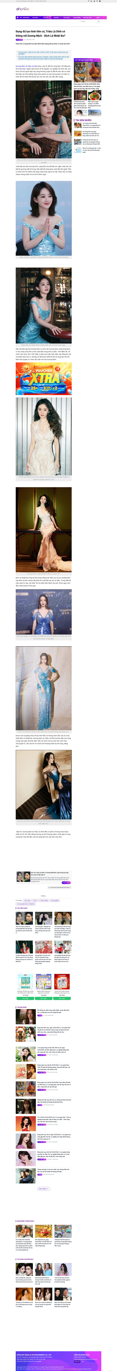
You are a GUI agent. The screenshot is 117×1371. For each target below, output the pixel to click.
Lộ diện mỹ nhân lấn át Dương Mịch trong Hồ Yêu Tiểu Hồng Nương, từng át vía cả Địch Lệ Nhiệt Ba (24, 958)
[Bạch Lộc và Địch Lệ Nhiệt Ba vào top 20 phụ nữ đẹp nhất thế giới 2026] (43, 1294)
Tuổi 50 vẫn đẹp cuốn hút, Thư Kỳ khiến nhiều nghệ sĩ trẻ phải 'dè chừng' (62, 1280)
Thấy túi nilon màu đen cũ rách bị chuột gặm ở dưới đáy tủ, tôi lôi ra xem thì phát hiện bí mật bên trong (80, 106)
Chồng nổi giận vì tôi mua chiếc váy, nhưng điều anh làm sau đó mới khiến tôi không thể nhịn (53, 1170)
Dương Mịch (20, 66)
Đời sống (35, 17)
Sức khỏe (67, 17)
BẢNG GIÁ (77, 1361)
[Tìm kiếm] (98, 21)
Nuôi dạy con (87, 17)
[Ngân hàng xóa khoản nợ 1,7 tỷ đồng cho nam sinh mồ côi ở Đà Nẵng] (94, 115)
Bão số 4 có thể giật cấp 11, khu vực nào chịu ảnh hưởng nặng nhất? (92, 150)
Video (98, 17)
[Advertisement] (64, 9)
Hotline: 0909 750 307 (40, 1)
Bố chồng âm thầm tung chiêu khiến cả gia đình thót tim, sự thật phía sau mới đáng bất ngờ (53, 1011)
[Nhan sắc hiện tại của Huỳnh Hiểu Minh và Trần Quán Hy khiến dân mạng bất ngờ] (63, 1294)
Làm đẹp (56, 17)
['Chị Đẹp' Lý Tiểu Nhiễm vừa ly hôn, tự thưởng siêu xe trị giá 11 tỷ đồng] (24, 1294)
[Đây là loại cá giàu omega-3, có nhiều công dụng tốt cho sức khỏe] (94, 95)
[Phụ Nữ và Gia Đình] (23, 9)
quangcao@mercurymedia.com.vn (87, 1359)
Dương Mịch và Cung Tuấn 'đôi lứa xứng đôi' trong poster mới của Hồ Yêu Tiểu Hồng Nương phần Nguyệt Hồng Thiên (43, 959)
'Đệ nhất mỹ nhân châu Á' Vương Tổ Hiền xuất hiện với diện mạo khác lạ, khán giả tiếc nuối (43, 1281)
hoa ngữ (27, 900)
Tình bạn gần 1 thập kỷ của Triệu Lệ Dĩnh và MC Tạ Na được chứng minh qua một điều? (43, 53)
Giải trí (45, 17)
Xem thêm (67, 882)
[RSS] (97, 1)
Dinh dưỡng (77, 17)
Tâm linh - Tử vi (42, 1035)
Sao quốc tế (19, 39)
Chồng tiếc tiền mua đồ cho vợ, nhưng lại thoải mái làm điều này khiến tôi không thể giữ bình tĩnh (54, 1101)
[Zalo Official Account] (92, 1)
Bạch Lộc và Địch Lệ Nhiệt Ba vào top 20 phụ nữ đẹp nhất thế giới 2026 (43, 1304)
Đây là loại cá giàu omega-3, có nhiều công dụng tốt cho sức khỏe (94, 104)
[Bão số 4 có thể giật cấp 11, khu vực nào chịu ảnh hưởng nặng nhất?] (78, 150)
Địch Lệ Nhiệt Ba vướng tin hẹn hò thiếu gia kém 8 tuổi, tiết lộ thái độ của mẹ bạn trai (24, 1280)
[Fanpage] (89, 1)
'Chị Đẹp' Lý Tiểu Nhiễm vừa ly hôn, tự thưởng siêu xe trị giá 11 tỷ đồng (24, 1304)
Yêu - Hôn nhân (24, 17)
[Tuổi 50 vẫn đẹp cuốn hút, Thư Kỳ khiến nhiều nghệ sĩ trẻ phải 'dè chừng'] (63, 1269)
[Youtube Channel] (95, 1)
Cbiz (24, 69)
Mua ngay (25, 998)
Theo (58, 887)
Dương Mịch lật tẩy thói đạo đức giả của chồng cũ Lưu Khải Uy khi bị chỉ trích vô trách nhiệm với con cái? (62, 958)
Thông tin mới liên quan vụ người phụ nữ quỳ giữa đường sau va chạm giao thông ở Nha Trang (63, 1243)
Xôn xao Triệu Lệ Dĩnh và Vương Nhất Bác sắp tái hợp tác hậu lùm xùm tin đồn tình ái (49, 874)
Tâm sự (40, 1015)
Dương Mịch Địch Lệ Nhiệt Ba (26, 904)
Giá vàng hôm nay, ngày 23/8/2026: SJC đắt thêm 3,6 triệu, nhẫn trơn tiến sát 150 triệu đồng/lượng (43, 1243)
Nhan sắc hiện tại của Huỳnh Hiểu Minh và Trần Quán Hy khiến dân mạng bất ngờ (62, 1304)
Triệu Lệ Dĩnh (32, 66)
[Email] (100, 1)
